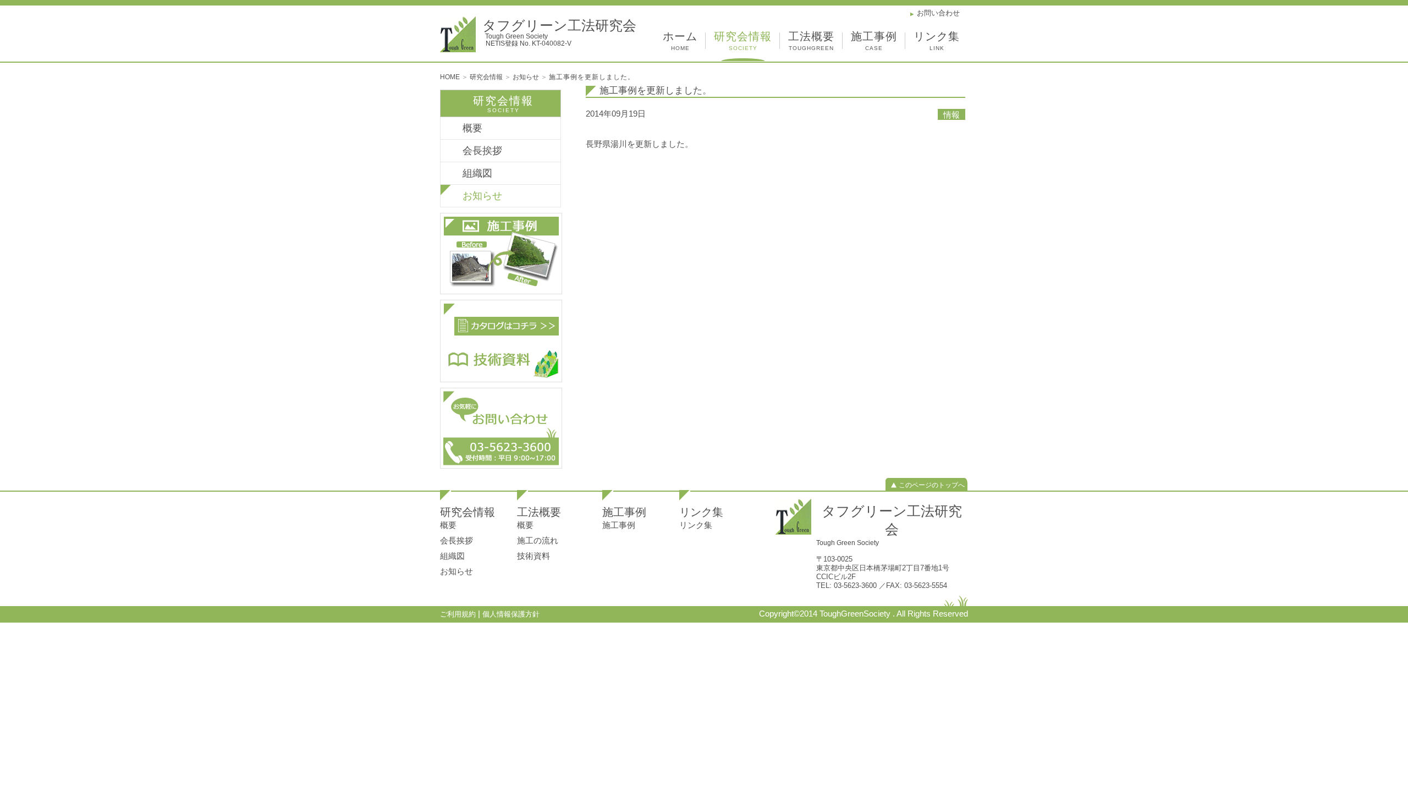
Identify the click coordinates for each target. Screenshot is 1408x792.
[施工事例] (501, 252)
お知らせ (527, 77)
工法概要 (811, 41)
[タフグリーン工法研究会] (793, 517)
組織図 (477, 173)
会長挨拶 (482, 150)
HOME (450, 77)
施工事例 (874, 41)
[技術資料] (501, 340)
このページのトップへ (932, 485)
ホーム (680, 41)
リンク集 (937, 41)
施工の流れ (537, 540)
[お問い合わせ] (501, 427)
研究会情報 (743, 41)
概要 (472, 128)
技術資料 (533, 555)
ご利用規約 (459, 614)
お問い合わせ (938, 13)
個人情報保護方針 (511, 614)
